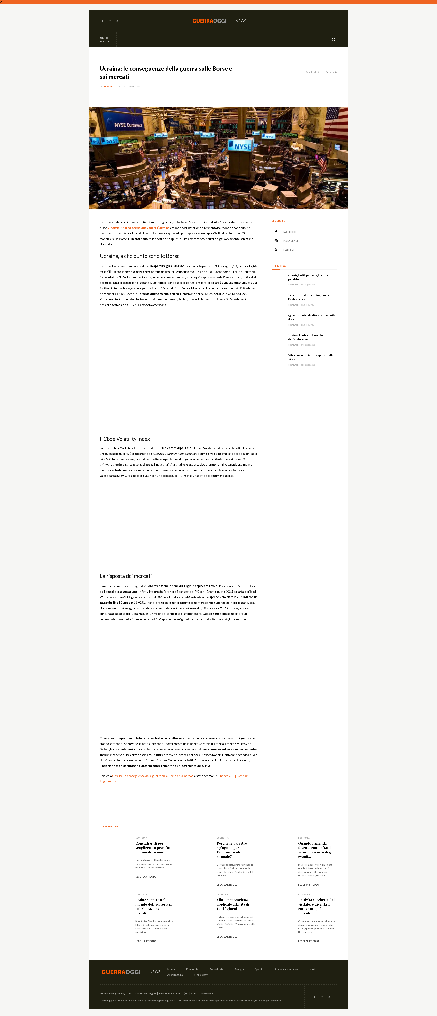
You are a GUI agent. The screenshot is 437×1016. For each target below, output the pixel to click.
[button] (333, 39)
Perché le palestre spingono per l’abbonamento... (309, 297)
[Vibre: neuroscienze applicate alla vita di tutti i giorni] (278, 359)
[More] (155, 803)
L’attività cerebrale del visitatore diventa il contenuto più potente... (316, 906)
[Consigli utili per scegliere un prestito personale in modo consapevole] (278, 279)
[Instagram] (110, 21)
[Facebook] (102, 21)
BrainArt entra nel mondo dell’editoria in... (305, 337)
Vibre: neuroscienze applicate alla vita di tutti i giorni (233, 904)
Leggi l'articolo (145, 876)
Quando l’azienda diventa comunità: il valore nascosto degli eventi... (315, 850)
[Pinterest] (140, 803)
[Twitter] (117, 21)
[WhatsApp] (147, 803)
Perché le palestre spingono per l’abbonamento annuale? (232, 850)
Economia (331, 72)
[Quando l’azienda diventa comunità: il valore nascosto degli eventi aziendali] (278, 319)
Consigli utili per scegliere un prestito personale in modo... (152, 847)
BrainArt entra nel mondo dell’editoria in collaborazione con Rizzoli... (153, 906)
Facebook (290, 232)
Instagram (290, 241)
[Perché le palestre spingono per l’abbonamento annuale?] (278, 299)
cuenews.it (109, 86)
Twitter (289, 249)
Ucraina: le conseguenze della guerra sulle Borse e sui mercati (153, 776)
